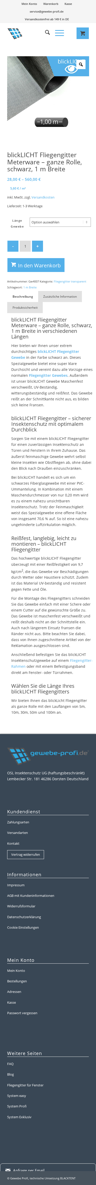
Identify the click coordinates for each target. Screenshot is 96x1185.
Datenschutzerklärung (24, 917)
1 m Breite (30, 287)
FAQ (10, 1063)
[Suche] (45, 33)
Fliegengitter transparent (70, 281)
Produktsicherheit (25, 307)
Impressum (16, 885)
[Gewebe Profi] (31, 33)
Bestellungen (17, 981)
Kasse (68, 4)
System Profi (17, 1106)
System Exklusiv (19, 1117)
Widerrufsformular (21, 906)
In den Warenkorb (39, 265)
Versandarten (17, 832)
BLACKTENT (68, 1178)
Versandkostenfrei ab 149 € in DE (47, 19)
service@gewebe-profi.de (46, 11)
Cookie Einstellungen (23, 927)
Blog (10, 1074)
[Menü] (57, 33)
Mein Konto (29, 4)
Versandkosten (43, 197)
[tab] (22, 296)
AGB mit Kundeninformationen (30, 895)
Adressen (14, 991)
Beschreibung (23, 296)
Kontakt (13, 843)
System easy (16, 1095)
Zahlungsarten (18, 822)
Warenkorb (50, 4)
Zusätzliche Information (60, 296)
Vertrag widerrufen (25, 854)
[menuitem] (29, 4)
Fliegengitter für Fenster (25, 1085)
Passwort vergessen (22, 1013)
